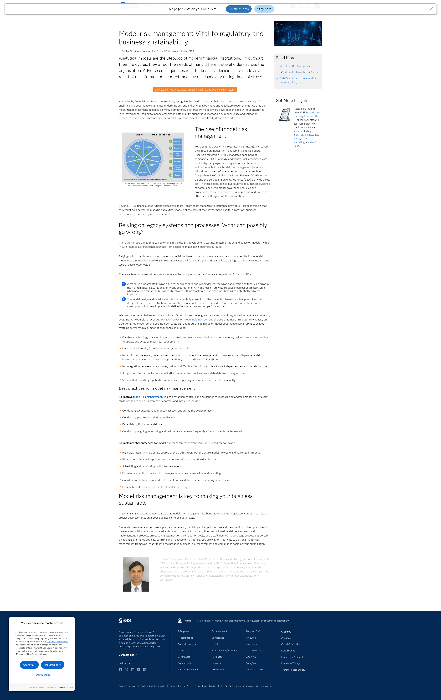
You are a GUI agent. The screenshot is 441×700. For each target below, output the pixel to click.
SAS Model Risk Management (295, 66)
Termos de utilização (179, 686)
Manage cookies (41, 674)
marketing (299, 142)
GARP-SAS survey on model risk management (185, 319)
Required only (52, 664)
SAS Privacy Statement (57, 641)
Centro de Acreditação (205, 686)
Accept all (29, 664)
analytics (298, 134)
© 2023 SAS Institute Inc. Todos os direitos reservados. (247, 686)
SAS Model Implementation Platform (299, 72)
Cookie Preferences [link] (127, 686)
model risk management (147, 396)
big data (309, 134)
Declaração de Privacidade (153, 686)
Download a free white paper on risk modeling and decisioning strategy (195, 89)
